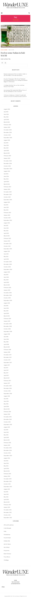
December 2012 (7, 510)
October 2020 (7, 267)
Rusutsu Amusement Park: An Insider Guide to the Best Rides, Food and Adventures (15, 74)
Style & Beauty (7, 553)
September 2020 (8, 269)
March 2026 (7, 122)
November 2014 (8, 450)
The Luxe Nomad (15, 582)
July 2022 (6, 225)
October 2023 (7, 197)
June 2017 (6, 370)
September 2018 (8, 331)
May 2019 (6, 310)
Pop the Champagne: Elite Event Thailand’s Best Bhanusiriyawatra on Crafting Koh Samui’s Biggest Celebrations (15, 80)
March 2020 (7, 285)
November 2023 (8, 194)
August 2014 (7, 458)
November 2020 (8, 264)
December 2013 (7, 478)
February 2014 (7, 473)
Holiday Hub (7, 541)
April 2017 (6, 375)
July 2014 (6, 460)
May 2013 (6, 497)
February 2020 (7, 287)
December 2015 (8, 416)
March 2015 (7, 440)
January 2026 (7, 127)
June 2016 (6, 401)
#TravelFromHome (9, 525)
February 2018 (7, 349)
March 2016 (7, 409)
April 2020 (6, 282)
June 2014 (6, 463)
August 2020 (7, 272)
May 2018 (6, 341)
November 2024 (8, 163)
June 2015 (6, 432)
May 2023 (6, 210)
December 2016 (8, 385)
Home (15, 580)
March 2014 (7, 471)
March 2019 (7, 316)
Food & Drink (4, 49)
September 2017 (8, 362)
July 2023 (6, 204)
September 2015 (8, 424)
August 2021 (7, 251)
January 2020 (7, 290)
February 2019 (7, 318)
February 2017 (7, 380)
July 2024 (6, 173)
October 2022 (7, 217)
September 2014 (8, 455)
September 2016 (8, 393)
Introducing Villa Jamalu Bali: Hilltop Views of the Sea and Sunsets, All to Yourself (15, 90)
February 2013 (7, 504)
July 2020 (6, 274)
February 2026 (7, 124)
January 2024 (7, 189)
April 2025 (6, 150)
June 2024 (6, 176)
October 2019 (7, 298)
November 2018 (8, 326)
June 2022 (6, 228)
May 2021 (6, 256)
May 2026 (6, 117)
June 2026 (6, 114)
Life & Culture (7, 544)
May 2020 (6, 279)
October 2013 (7, 484)
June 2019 (6, 308)
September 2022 (8, 220)
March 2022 (7, 236)
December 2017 (7, 354)
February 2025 (7, 155)
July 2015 (6, 429)
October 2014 (7, 453)
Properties (6, 550)
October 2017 (7, 360)
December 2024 (8, 161)
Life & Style (7, 547)
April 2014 (6, 468)
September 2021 (8, 248)
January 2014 (7, 476)
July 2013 (6, 491)
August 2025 (7, 140)
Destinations (7, 534)
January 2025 (7, 158)
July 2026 (6, 111)
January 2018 (7, 352)
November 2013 (8, 481)
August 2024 (7, 171)
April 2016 (6, 406)
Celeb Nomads (7, 528)
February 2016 (7, 411)
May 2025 (6, 148)
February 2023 (7, 212)
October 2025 (7, 135)
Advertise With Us (15, 583)
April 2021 (6, 259)
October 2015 (7, 422)
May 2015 (6, 435)
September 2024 (8, 168)
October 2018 (7, 329)
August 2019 (7, 303)
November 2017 (8, 357)
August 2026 (7, 109)
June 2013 (6, 494)
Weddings (6, 560)
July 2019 (6, 305)
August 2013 (7, 489)
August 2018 (7, 334)
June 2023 (6, 207)
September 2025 (8, 137)
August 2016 (7, 396)
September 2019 (8, 300)
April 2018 (6, 344)
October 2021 (7, 246)
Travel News (7, 557)
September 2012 (8, 517)
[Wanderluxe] (15, 5)
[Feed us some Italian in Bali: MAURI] (15, 36)
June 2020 (6, 277)
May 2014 (6, 466)
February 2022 (7, 238)
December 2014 (8, 447)
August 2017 (7, 365)
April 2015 (6, 437)
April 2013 (6, 499)
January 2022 (7, 241)
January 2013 (7, 507)
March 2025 (7, 153)
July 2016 (6, 398)
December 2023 (8, 192)
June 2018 (6, 339)
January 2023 (7, 215)
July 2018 (6, 336)
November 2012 (8, 512)
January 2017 (7, 383)
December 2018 (8, 323)
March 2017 (6, 378)
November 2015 (8, 419)
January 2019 (7, 321)
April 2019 (6, 313)
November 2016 (8, 388)
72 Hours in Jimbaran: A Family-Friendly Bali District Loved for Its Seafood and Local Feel (15, 95)
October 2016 (7, 391)
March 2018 (7, 347)
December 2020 (8, 261)
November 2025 (8, 132)
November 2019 (8, 295)
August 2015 (7, 427)
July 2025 (6, 142)
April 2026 (6, 119)
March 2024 (7, 184)
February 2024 (7, 186)
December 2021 (7, 243)
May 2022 (6, 230)
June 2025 (6, 145)
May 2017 (6, 373)
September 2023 (8, 199)
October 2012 (7, 515)
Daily (5, 531)
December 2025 (8, 130)
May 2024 (6, 179)
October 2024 (7, 166)
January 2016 (7, 414)
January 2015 (7, 445)
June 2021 (6, 254)
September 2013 (8, 486)
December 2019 (8, 292)
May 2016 (6, 404)
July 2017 (6, 367)
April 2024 (6, 181)
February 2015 (7, 442)
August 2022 (7, 223)
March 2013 (6, 502)
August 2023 (7, 202)
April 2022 (6, 233)
